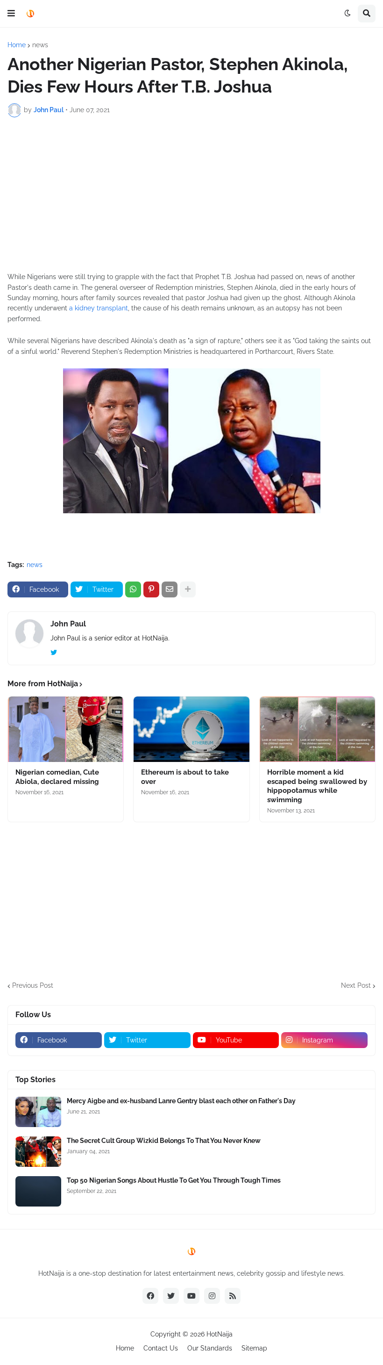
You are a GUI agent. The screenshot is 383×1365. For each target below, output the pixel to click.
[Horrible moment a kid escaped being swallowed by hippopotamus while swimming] (317, 729)
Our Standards (209, 1348)
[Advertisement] (191, 194)
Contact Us (160, 1348)
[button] (11, 14)
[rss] (233, 1296)
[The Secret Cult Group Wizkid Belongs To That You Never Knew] (38, 1151)
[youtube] (191, 1296)
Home (16, 45)
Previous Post (32, 985)
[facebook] (150, 1296)
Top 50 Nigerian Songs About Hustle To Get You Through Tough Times (174, 1180)
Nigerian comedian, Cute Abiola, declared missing (57, 777)
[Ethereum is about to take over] (191, 729)
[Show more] (188, 589)
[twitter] (53, 653)
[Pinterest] (151, 589)
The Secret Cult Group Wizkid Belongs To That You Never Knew (164, 1140)
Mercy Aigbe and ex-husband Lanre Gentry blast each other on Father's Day (181, 1101)
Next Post (356, 985)
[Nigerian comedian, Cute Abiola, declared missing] (65, 729)
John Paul (68, 623)
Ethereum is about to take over (185, 777)
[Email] (169, 589)
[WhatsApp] (133, 589)
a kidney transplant (98, 308)
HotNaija (219, 1334)
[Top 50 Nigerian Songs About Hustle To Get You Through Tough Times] (38, 1191)
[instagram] (212, 1296)
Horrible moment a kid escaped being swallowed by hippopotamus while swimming (317, 786)
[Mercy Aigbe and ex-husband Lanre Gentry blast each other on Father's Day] (38, 1112)
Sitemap (254, 1348)
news (40, 45)
